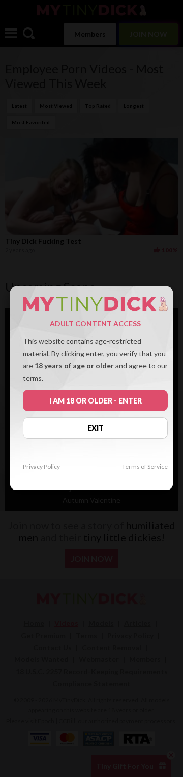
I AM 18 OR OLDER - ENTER (95, 400)
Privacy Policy (41, 467)
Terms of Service (145, 467)
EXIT (95, 428)
